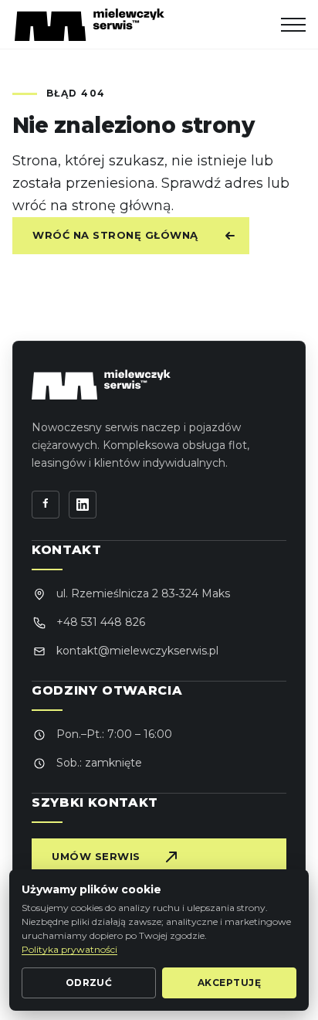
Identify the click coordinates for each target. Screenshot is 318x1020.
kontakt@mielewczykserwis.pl (137, 651)
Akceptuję (229, 982)
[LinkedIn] (82, 504)
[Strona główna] (89, 24)
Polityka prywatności (69, 949)
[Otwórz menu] (293, 24)
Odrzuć (89, 982)
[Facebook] (45, 504)
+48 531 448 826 (100, 622)
